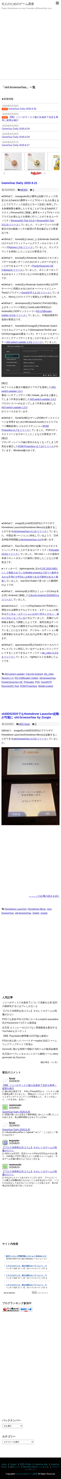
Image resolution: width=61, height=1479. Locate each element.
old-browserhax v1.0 (31, 539)
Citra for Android (34, 674)
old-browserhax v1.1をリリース (29, 531)
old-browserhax (47, 678)
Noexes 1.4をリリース (20, 247)
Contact (13, 1464)
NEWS (24, 190)
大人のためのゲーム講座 (17, 4)
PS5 (37, 682)
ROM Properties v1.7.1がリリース (36, 446)
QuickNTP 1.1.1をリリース (35, 292)
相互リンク (15, 1467)
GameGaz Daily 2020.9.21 (19, 183)
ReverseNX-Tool (10, 686)
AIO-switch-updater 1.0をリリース (24, 342)
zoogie (44, 913)
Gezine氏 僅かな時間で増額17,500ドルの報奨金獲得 (30, 1049)
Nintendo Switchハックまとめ (36, 1467)
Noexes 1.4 (7, 678)
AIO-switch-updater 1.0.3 (14, 407)
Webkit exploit (45, 686)
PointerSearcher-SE (12, 682)
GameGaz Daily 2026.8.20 (16, 1112)
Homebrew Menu (37, 909)
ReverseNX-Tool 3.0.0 (22, 220)
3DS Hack (24, 724)
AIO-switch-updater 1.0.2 (43, 399)
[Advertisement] (30, 47)
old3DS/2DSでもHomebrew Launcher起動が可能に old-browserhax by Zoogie (30, 715)
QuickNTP (46, 682)
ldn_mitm (49, 674)
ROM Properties (28, 686)
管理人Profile (25, 1464)
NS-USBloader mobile (26, 678)
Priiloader (29, 682)
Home (4, 1464)
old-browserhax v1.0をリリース (29, 738)
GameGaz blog (40, 1464)
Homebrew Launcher (16, 909)
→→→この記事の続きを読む (44, 896)
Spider (35, 913)
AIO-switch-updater (15, 674)
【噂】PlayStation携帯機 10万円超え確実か (25, 1036)
